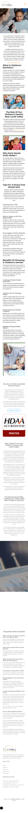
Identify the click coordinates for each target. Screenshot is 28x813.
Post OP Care (6, 773)
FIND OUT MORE (14, 410)
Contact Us (5, 767)
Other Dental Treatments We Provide (11, 786)
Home (4, 765)
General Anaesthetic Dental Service (10, 783)
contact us (14, 580)
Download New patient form (14, 585)
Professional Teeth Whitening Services (11, 781)
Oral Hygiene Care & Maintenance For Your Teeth (13, 784)
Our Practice (5, 769)
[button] (1, 808)
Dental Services (6, 771)
